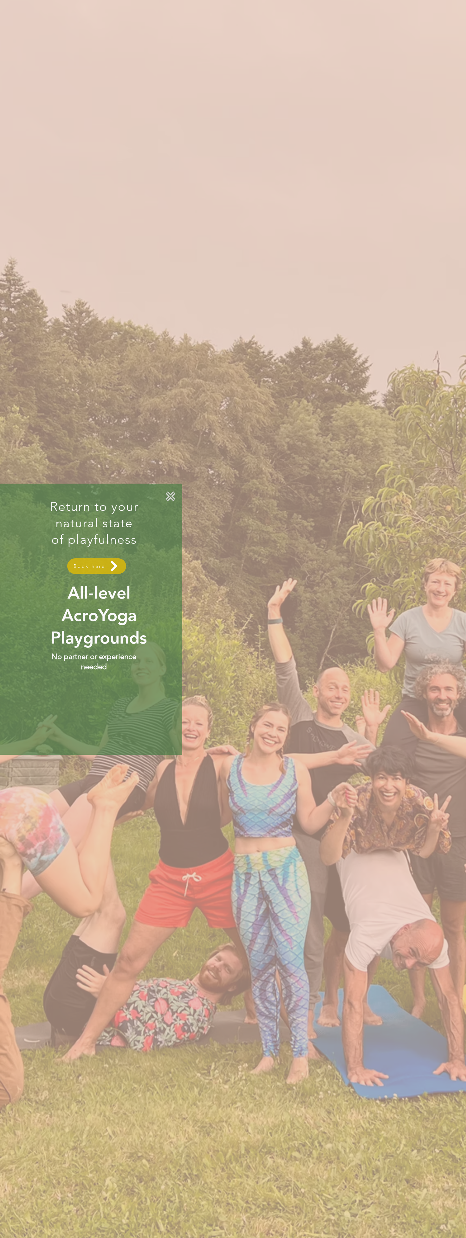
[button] (170, 496)
